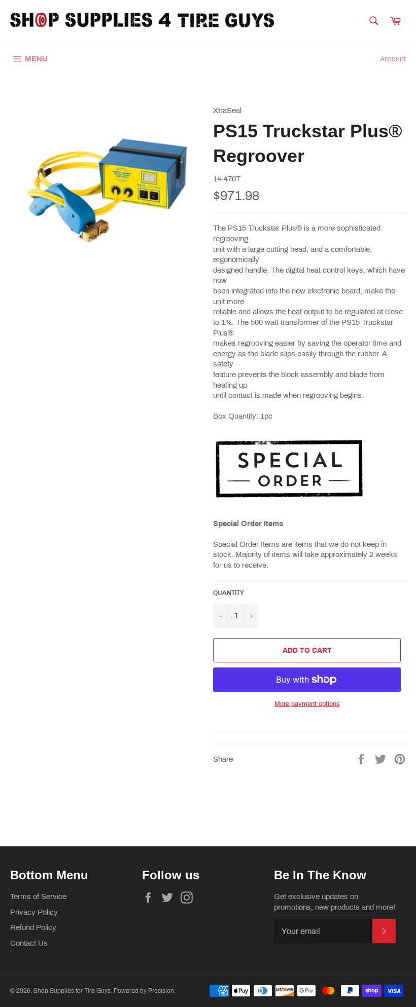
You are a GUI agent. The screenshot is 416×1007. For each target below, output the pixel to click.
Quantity (228, 592)
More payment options (307, 703)
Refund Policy (33, 927)
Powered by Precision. (145, 990)
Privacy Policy (34, 912)
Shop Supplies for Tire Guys (72, 990)
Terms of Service (38, 896)
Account (393, 59)
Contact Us (29, 943)
